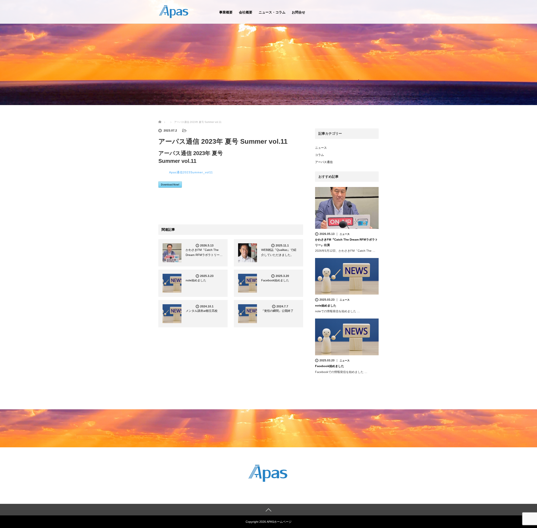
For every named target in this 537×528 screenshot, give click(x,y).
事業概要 (226, 12)
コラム (319, 155)
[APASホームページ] (174, 11)
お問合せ (298, 12)
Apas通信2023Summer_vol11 (191, 172)
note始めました (196, 280)
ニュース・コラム (272, 12)
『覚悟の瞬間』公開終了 (277, 310)
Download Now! (170, 184)
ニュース (321, 147)
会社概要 (245, 12)
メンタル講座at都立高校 (202, 310)
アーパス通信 (324, 162)
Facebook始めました (275, 280)
